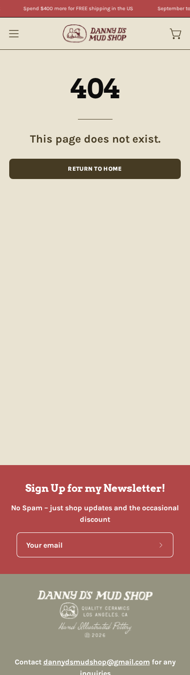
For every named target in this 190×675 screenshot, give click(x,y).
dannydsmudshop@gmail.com (96, 661)
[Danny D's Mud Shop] (95, 33)
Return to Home (95, 168)
